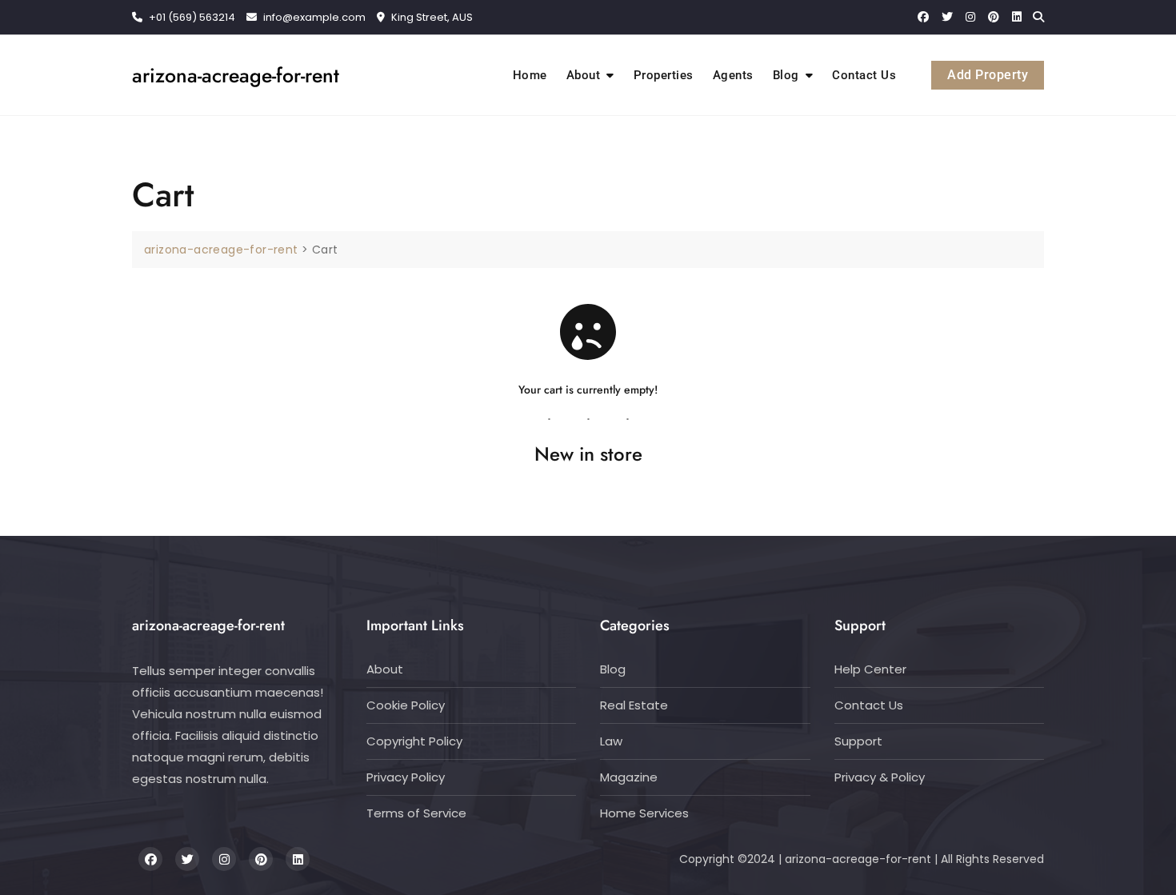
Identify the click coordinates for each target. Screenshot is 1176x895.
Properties (664, 75)
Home (530, 75)
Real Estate (634, 705)
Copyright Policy (414, 741)
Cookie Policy (405, 705)
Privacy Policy (405, 777)
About (583, 75)
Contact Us (864, 75)
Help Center (870, 669)
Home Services (644, 813)
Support (858, 741)
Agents (733, 75)
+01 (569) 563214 (190, 17)
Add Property (987, 74)
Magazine (629, 777)
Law (611, 741)
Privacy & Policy (879, 777)
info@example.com (314, 17)
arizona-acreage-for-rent (235, 75)
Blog (786, 75)
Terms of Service (416, 813)
